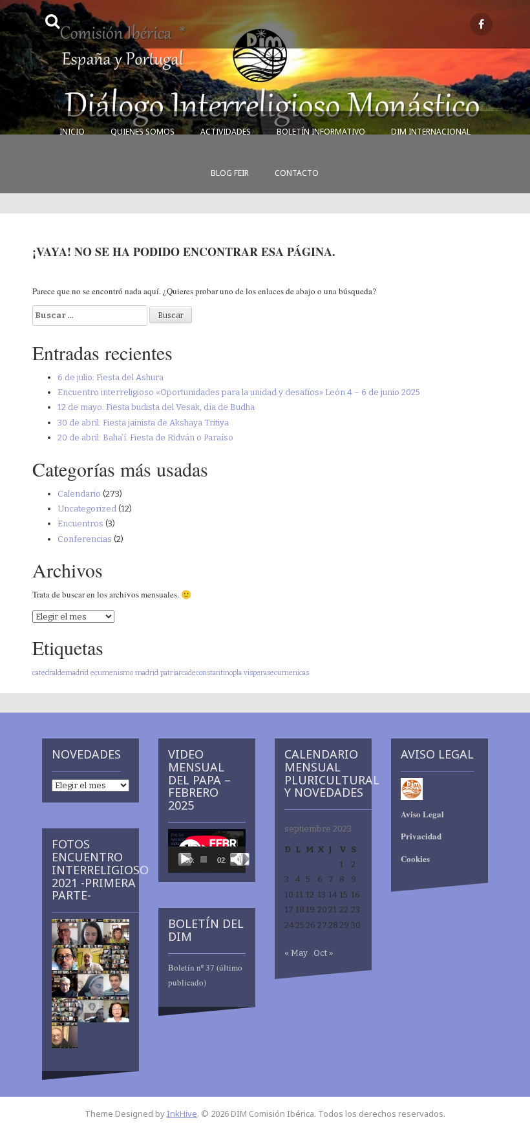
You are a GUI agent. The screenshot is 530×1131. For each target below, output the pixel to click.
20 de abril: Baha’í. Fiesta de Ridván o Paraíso (145, 437)
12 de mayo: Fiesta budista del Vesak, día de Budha (156, 407)
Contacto (297, 172)
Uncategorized (87, 508)
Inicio (72, 131)
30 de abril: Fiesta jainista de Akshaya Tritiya (143, 422)
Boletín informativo (321, 131)
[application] (207, 851)
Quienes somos (143, 131)
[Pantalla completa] (243, 859)
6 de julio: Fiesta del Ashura (111, 377)
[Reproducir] (184, 859)
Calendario (79, 494)
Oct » (323, 953)
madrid (146, 673)
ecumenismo (111, 673)
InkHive (182, 1113)
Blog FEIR (230, 172)
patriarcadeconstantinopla (201, 673)
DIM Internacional (431, 131)
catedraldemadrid (60, 673)
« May (296, 953)
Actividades (225, 131)
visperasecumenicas (276, 673)
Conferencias (85, 539)
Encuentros (80, 523)
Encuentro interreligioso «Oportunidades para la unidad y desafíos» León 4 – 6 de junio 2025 (239, 392)
